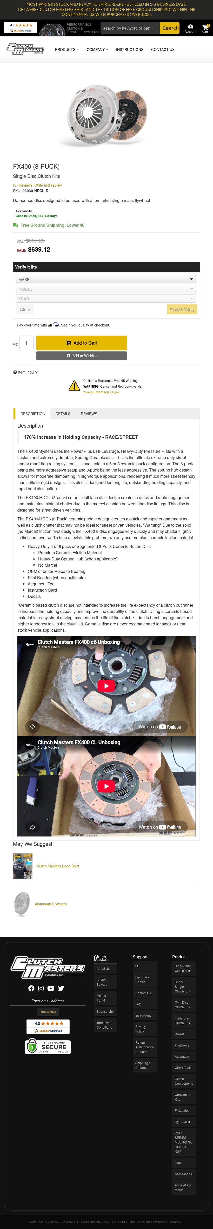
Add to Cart (85, 342)
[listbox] (106, 279)
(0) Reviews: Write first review (37, 185)
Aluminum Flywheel (51, 903)
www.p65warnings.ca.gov (101, 392)
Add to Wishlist (84, 355)
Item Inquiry (28, 372)
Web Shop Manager (169, 1222)
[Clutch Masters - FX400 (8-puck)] (106, 114)
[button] (140, 28)
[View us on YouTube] (50, 989)
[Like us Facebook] (31, 989)
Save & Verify (182, 309)
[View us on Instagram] (41, 989)
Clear (25, 309)
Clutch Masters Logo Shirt (57, 865)
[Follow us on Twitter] (61, 989)
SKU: (17, 190)
